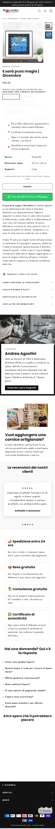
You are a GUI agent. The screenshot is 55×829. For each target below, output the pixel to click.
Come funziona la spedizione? (21, 282)
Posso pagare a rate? (16, 290)
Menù (6, 800)
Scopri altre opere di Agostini (21, 387)
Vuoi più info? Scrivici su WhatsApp (29, 196)
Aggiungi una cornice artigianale (24, 92)
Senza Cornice (11, 96)
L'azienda (9, 785)
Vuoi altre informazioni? (18, 304)
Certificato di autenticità (19, 297)
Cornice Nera (29, 96)
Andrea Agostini (13, 18)
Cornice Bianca (11, 104)
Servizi (7, 792)
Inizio (4, 18)
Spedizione (21, 89)
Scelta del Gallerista (13, 111)
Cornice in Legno (31, 104)
